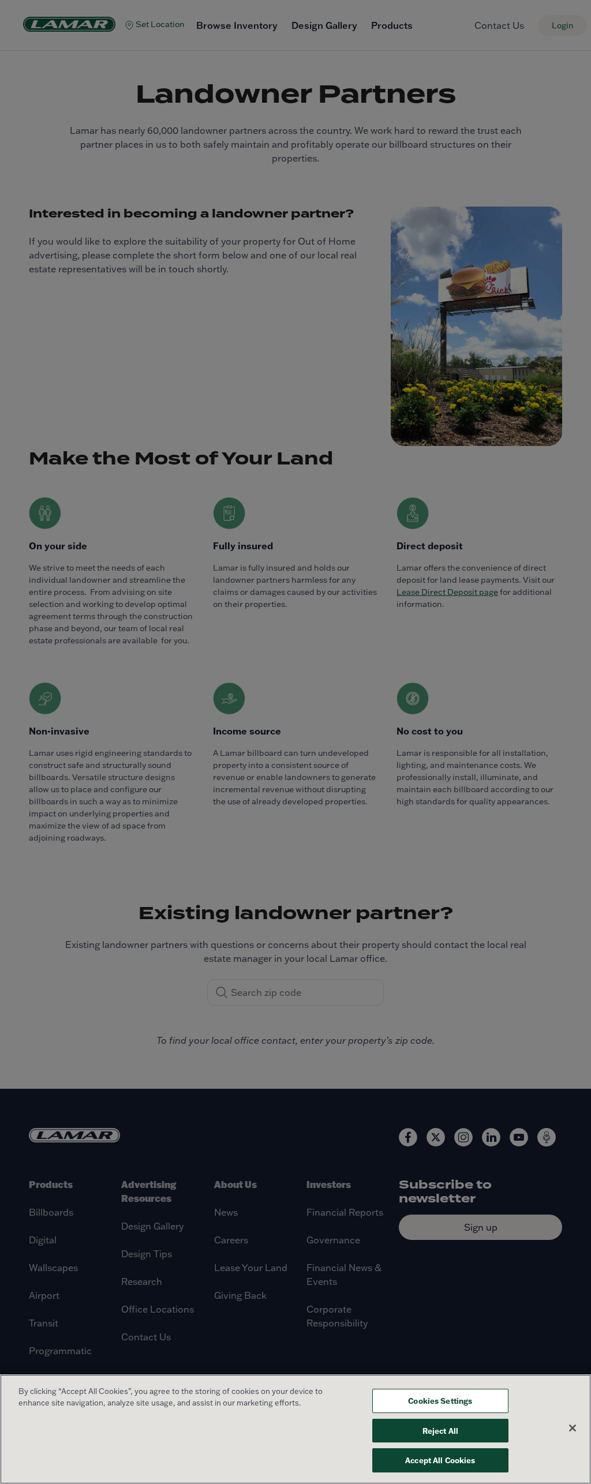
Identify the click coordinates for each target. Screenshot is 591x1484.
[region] (295, 1429)
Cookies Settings (440, 1401)
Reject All (440, 1431)
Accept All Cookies (440, 1460)
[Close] (572, 1428)
